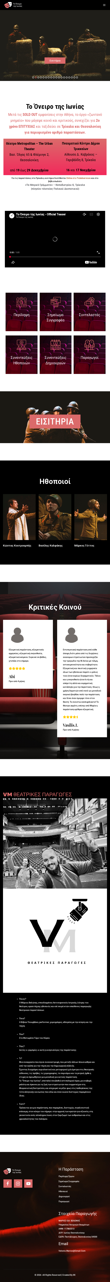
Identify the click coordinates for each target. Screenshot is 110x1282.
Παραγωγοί (90, 358)
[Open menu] (104, 5)
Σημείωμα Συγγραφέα (69, 1181)
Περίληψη (22, 315)
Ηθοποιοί (63, 1191)
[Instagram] (18, 1183)
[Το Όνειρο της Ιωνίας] (15, 5)
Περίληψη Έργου (66, 1176)
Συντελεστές (89, 315)
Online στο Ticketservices (78, 178)
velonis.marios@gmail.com (72, 1251)
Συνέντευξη (19, 518)
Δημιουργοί (64, 1196)
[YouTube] (28, 1183)
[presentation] (8, 645)
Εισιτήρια (55, 60)
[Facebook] (7, 1183)
